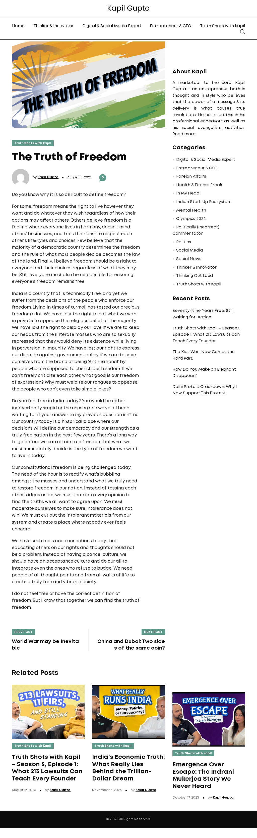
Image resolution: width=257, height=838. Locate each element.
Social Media (189, 250)
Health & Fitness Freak (199, 185)
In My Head (187, 193)
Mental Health (191, 210)
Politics (183, 242)
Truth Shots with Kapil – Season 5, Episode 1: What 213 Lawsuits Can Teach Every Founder (206, 334)
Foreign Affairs (191, 176)
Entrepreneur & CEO (170, 26)
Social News (188, 259)
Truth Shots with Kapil (222, 26)
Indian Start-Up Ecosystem (203, 202)
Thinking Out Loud (194, 276)
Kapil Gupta (48, 177)
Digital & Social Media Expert (112, 26)
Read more (184, 134)
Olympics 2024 (191, 219)
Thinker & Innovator (53, 26)
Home (18, 26)
